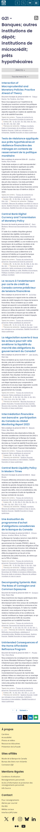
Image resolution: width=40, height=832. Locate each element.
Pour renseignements (10, 800)
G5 (34, 199)
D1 (16, 325)
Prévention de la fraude (11, 747)
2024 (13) (19, 70)
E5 (22, 121)
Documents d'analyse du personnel (21, 119)
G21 (14, 124)
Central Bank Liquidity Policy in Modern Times (19, 469)
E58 (28, 121)
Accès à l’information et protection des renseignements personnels (17, 784)
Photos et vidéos (8, 740)
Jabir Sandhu (33, 355)
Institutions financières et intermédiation (15, 459)
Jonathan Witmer (13, 535)
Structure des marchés (9, 406)
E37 (18, 121)
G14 (13, 399)
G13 (9, 399)
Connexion (8, 765)
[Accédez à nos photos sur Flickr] (16, 828)
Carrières (5, 734)
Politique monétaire (27, 126)
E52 (25, 121)
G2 (11, 124)
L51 (34, 693)
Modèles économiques (29, 270)
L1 (2, 630)
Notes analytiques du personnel (20, 197)
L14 (5, 630)
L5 (31, 693)
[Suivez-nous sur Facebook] (13, 820)
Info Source (6, 788)
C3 (16, 627)
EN (30, 3)
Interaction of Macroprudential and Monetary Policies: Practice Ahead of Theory (18, 88)
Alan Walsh (10, 430)
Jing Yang (20, 99)
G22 (23, 455)
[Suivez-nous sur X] (6, 820)
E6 (32, 121)
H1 (21, 504)
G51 (6, 201)
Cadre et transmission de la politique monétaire (17, 128)
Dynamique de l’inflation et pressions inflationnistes (19, 572)
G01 (8, 124)
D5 (22, 397)
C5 (22, 627)
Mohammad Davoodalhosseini (19, 226)
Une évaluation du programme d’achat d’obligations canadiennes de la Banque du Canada (18, 524)
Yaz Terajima (11, 99)
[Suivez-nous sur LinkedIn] (34, 820)
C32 (19, 627)
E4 (22, 264)
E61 (34, 121)
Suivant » (24, 710)
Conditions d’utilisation (11, 776)
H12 (24, 504)
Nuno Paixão (11, 161)
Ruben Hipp (10, 595)
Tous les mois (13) (19, 76)
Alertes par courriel (9, 803)
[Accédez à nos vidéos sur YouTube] (23, 828)
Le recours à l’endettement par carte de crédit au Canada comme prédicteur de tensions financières (19, 286)
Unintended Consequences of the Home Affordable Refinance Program (20, 646)
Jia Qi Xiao (32, 295)
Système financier (8, 130)
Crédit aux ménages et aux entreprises (19, 328)
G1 (3, 399)
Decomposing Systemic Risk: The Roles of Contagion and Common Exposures (19, 586)
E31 (18, 264)
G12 (5, 399)
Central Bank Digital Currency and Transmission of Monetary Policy (19, 217)
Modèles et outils (15, 270)
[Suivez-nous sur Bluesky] (27, 820)
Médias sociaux (8, 809)
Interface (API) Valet (9, 812)
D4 (16, 397)
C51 (25, 627)
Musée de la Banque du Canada (14, 758)
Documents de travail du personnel (21, 261)
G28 (18, 124)
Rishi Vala (5, 357)
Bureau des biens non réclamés (14, 761)
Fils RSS (5, 806)
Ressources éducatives (11, 743)
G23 (23, 399)
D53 (25, 397)
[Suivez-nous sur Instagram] (20, 820)
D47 (19, 397)
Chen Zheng (9, 655)
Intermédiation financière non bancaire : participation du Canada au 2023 (19, 419)
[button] (19, 717)
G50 (3, 201)
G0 (5, 124)
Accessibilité (6, 737)
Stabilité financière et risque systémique (23, 132)
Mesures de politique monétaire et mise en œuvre (18, 509)
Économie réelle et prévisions (11, 574)
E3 (16, 121)
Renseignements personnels (13, 780)
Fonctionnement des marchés (24, 404)
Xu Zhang (23, 535)
